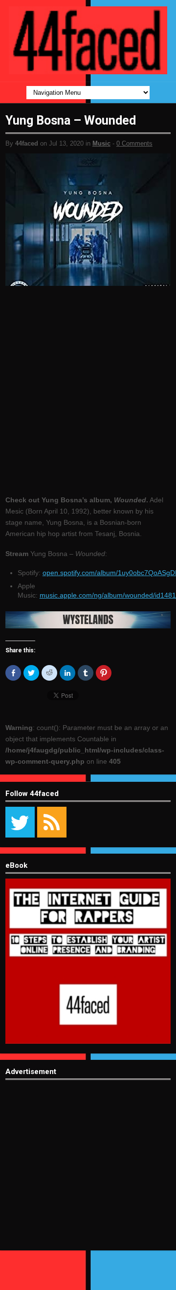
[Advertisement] (88, 1173)
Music (101, 143)
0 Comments (134, 143)
